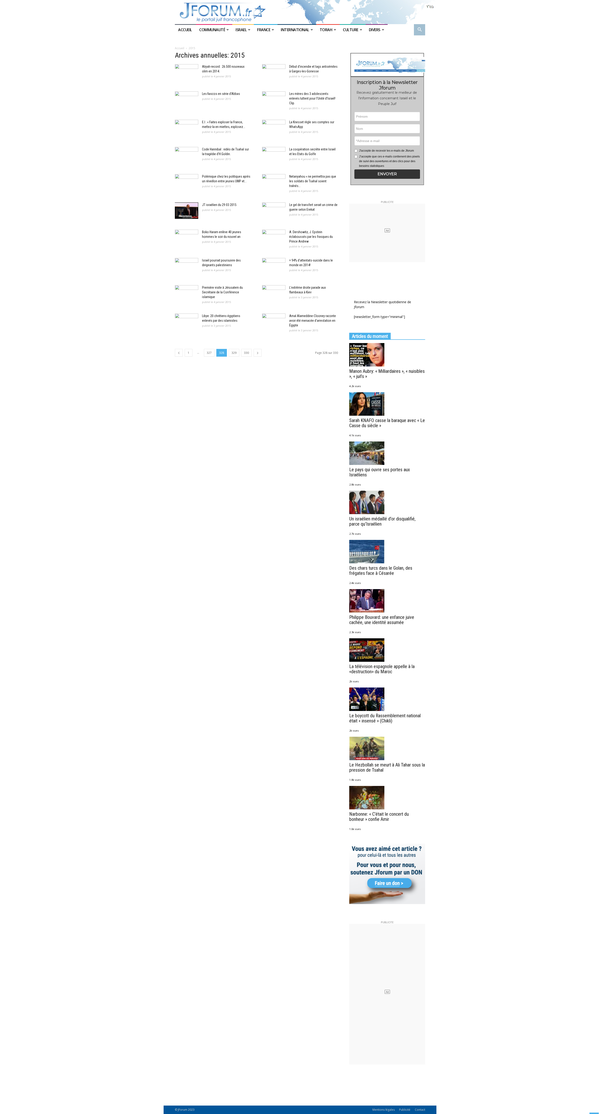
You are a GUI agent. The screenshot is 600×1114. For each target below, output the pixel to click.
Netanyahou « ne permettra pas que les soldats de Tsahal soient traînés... (312, 181)
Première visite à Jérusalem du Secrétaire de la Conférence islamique (222, 292)
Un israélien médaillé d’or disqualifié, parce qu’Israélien (382, 521)
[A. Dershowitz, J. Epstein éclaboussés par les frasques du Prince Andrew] (273, 238)
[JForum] (300, 12)
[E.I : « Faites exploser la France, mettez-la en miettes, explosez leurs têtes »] (186, 128)
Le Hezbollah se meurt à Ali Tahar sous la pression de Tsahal (387, 767)
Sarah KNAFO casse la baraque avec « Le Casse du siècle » (387, 423)
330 (246, 353)
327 (209, 353)
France (263, 29)
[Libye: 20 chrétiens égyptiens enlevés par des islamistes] (186, 322)
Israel (241, 29)
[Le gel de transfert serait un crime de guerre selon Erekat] (273, 210)
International (295, 29)
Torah (326, 29)
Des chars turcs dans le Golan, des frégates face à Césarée (380, 570)
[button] (419, 30)
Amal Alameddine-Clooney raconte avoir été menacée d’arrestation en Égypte (312, 320)
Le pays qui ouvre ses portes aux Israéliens (379, 472)
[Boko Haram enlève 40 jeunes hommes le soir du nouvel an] (186, 238)
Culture (350, 29)
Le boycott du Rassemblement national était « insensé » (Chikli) (385, 718)
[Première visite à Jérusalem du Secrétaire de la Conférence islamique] (186, 293)
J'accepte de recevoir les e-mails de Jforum (386, 150)
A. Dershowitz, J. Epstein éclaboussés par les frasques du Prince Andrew (311, 236)
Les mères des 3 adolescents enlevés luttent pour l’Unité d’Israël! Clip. (312, 98)
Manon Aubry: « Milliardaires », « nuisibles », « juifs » (387, 373)
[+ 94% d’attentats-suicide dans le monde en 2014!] (273, 266)
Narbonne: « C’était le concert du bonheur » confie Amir (379, 816)
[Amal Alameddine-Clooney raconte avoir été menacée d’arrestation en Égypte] (273, 322)
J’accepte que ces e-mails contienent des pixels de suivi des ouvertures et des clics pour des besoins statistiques (389, 161)
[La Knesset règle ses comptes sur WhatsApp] (273, 128)
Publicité (404, 1110)
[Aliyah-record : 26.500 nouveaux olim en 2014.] (186, 72)
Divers (374, 29)
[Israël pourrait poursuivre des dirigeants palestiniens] (186, 266)
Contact (420, 1110)
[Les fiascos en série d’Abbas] (186, 99)
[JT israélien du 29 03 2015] (186, 210)
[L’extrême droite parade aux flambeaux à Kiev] (273, 293)
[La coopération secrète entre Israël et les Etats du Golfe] (273, 155)
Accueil (185, 29)
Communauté (212, 29)
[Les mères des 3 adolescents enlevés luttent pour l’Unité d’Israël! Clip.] (273, 99)
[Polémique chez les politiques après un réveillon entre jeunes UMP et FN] (186, 182)
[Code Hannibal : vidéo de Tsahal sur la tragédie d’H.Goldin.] (186, 155)
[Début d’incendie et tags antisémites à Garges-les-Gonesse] (273, 72)
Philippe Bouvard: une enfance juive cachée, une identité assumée (381, 619)
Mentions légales (383, 1110)
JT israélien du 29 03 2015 (219, 205)
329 (234, 353)
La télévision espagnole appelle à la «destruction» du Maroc (382, 669)
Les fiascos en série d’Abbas (221, 94)
